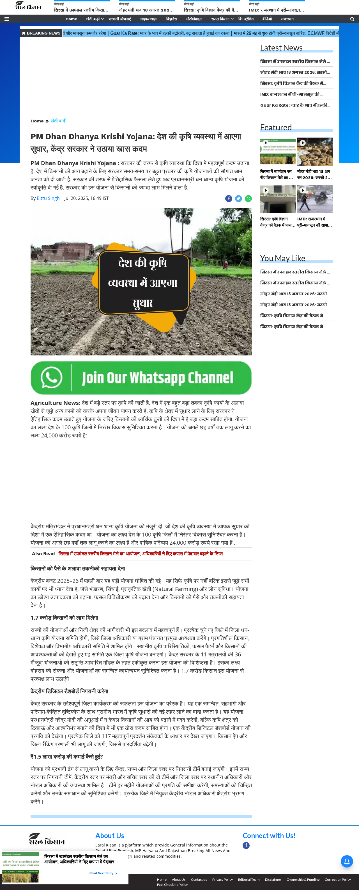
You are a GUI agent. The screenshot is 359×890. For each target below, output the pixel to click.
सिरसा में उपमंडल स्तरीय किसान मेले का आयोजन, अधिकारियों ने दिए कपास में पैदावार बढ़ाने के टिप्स (141, 553)
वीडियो (267, 19)
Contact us (199, 879)
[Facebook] (246, 845)
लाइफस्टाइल (148, 19)
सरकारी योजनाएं (120, 19)
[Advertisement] (141, 78)
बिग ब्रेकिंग (246, 19)
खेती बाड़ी (93, 19)
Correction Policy (338, 879)
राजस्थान (287, 19)
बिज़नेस (171, 19)
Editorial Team (249, 879)
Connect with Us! (269, 835)
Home (71, 19)
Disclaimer (273, 879)
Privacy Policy (222, 879)
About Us (109, 835)
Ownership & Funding (303, 879)
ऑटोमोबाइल (194, 19)
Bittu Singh (48, 198)
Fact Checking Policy (172, 884)
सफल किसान (220, 19)
